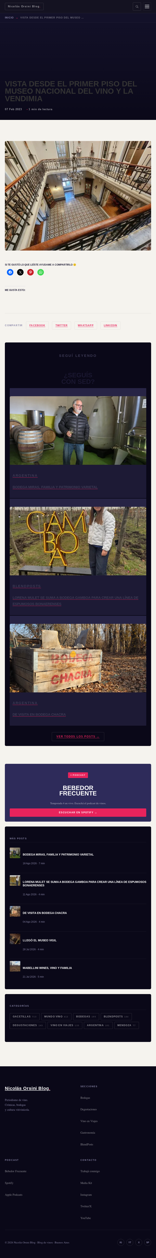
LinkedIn (110, 325)
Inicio (9, 17)
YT (129, 1242)
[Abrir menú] (147, 6)
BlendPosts (116, 1016)
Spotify (9, 1183)
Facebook (37, 325)
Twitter (61, 325)
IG (121, 1242)
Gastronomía (87, 1132)
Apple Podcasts (13, 1195)
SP (147, 1242)
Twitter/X (86, 1206)
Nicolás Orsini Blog (24, 6)
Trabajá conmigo (90, 1171)
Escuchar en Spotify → (78, 812)
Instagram (86, 1195)
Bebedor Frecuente (15, 1171)
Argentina (98, 1025)
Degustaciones (28, 1025)
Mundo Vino (56, 1016)
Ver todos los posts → (78, 736)
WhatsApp (86, 325)
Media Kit (86, 1183)
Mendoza (126, 1025)
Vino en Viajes (65, 1025)
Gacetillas (25, 1016)
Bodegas (86, 1016)
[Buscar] (137, 6)
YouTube (85, 1218)
